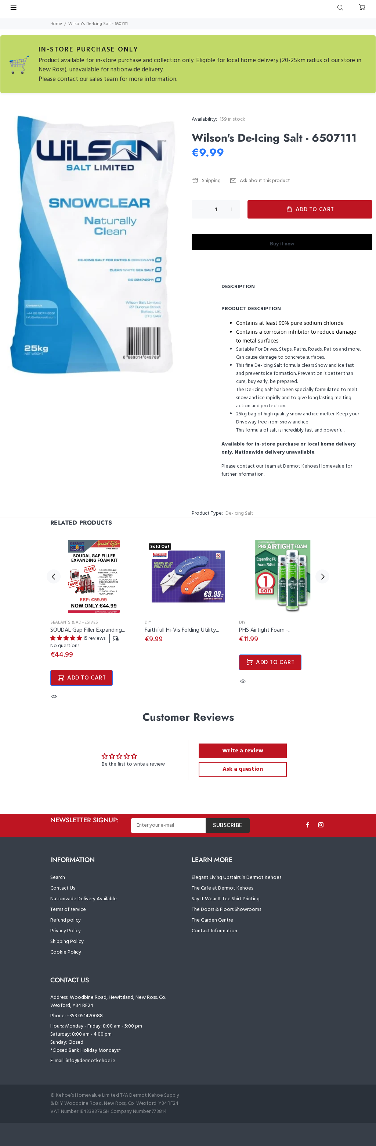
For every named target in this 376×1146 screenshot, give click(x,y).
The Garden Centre (212, 920)
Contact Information (214, 931)
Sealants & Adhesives (74, 622)
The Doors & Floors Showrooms (226, 909)
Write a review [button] (242, 751)
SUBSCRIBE (227, 825)
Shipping (211, 181)
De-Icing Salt (239, 513)
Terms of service (68, 909)
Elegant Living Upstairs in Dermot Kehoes (236, 877)
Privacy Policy (65, 931)
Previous (54, 576)
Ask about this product (265, 181)
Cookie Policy (65, 952)
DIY (148, 622)
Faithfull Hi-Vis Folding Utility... (182, 630)
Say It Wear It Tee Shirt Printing (226, 899)
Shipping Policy (67, 941)
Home (56, 24)
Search (57, 877)
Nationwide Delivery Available (83, 899)
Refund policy (65, 920)
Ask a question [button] (243, 769)
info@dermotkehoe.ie (90, 1061)
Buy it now (282, 243)
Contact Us (62, 888)
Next (322, 576)
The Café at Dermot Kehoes (222, 888)
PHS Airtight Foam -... (265, 630)
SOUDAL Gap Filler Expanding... (87, 630)
